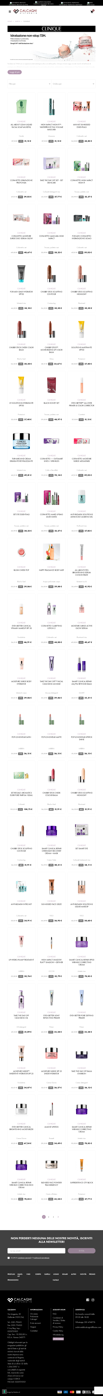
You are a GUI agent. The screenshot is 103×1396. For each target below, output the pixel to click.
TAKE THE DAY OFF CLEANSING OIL (21, 1016)
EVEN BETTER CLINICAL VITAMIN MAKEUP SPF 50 (21, 627)
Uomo (56, 1274)
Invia (81, 1250)
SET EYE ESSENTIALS (21, 514)
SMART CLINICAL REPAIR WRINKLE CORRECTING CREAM (82, 1129)
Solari (65, 1274)
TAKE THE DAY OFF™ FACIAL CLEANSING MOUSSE (51, 682)
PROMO (92, 1274)
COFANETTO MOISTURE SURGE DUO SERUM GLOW (21, 237)
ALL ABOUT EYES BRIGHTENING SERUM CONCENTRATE (81, 572)
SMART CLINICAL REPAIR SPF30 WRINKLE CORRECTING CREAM (81, 962)
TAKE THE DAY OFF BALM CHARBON (81, 1072)
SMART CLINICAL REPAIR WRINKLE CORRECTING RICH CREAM (21, 1185)
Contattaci (34, 1330)
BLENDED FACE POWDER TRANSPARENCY (51, 1183)
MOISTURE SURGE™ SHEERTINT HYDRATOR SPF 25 (21, 1072)
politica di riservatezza (41, 1258)
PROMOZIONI (13, 1280)
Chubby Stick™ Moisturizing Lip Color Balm (51, 350)
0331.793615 (16, 1322)
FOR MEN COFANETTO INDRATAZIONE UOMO (81, 237)
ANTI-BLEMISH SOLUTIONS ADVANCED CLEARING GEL (81, 515)
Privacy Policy (58, 1327)
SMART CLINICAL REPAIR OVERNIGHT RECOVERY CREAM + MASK (51, 851)
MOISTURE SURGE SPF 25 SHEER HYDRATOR (51, 1072)
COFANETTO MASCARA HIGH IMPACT (51, 237)
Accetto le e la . (30, 1258)
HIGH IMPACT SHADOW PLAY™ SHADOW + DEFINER (51, 961)
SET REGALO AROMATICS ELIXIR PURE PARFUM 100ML (21, 794)
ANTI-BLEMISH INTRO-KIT (21, 904)
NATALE (56, 1280)
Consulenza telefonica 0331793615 (70, 5)
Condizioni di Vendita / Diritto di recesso (59, 1320)
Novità (83, 1274)
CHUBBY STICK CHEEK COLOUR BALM (51, 794)
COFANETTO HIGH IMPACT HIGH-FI (81, 181)
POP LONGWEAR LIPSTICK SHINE (81, 738)
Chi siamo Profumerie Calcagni (34, 1316)
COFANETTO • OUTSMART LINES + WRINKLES (51, 459)
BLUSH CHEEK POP (21, 570)
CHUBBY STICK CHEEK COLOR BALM (21, 348)
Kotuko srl (16, 1392)
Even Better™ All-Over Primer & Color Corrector (81, 404)
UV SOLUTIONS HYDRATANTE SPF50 (21, 404)
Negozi (33, 1327)
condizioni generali (24, 1258)
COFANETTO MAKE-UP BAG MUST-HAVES (51, 515)
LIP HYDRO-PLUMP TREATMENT (21, 959)
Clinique (21, 121)
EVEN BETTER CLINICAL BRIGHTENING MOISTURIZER (21, 1128)
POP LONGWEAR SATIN (21, 737)
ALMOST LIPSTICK (51, 1127)
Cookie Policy (58, 1330)
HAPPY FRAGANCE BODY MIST (51, 570)
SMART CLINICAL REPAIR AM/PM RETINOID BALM (81, 682)
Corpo (38, 1274)
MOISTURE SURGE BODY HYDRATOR (21, 682)
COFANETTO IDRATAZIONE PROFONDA (21, 181)
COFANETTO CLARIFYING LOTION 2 (51, 627)
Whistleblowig (58, 1334)
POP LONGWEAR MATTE (51, 737)
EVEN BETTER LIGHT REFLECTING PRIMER (51, 1016)
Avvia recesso (58, 1339)
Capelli (47, 1274)
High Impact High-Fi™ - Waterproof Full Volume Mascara (51, 127)
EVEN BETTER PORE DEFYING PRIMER (81, 1016)
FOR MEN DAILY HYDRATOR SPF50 (21, 292)
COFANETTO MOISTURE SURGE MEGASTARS (81, 459)
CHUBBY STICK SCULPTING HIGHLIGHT (81, 292)
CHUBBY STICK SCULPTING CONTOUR (51, 292)
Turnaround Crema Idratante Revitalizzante (21, 459)
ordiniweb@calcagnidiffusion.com (88, 1327)
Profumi (11, 1274)
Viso (28, 1274)
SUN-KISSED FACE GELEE (51, 904)
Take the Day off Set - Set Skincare (51, 181)
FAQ (54, 1314)
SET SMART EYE (81, 848)
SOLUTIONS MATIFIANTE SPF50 (81, 348)
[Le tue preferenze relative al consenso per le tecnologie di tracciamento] (4, 1391)
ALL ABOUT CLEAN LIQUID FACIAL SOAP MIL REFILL (21, 125)
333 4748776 (89, 1322)
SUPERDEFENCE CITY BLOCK (81, 1182)
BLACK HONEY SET (51, 403)
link (9, 1372)
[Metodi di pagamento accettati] (77, 1392)
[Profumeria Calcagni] (50, 11)
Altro (73, 1274)
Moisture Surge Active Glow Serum (81, 627)
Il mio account (35, 1323)
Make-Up (20, 1275)
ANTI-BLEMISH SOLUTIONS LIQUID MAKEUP (81, 905)
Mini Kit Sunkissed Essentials (81, 125)
